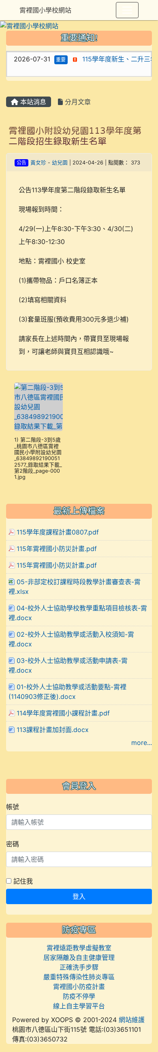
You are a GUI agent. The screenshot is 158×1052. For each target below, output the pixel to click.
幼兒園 (60, 163)
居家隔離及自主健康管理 (79, 957)
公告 (21, 163)
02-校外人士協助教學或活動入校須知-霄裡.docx (71, 639)
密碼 (12, 844)
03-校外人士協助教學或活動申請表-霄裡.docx (68, 665)
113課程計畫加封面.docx (53, 730)
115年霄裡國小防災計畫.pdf (57, 549)
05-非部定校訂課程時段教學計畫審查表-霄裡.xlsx (75, 586)
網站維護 (132, 1020)
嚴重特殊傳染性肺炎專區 (79, 977)
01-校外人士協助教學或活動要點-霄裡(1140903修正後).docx (67, 692)
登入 (79, 896)
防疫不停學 (79, 996)
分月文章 (77, 102)
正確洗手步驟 (79, 967)
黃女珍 (38, 163)
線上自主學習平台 (79, 1006)
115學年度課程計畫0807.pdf (58, 532)
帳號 (12, 807)
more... (141, 743)
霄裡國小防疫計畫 (79, 987)
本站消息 (32, 102)
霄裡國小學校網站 (45, 10)
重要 (56, 60)
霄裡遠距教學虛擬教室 (79, 948)
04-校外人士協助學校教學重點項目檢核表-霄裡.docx (78, 613)
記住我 (22, 881)
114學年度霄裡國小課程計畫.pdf (63, 713)
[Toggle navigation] (127, 10)
